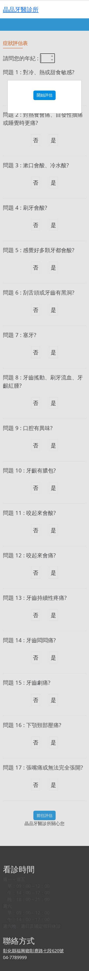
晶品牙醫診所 (21, 9)
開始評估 (44, 95)
